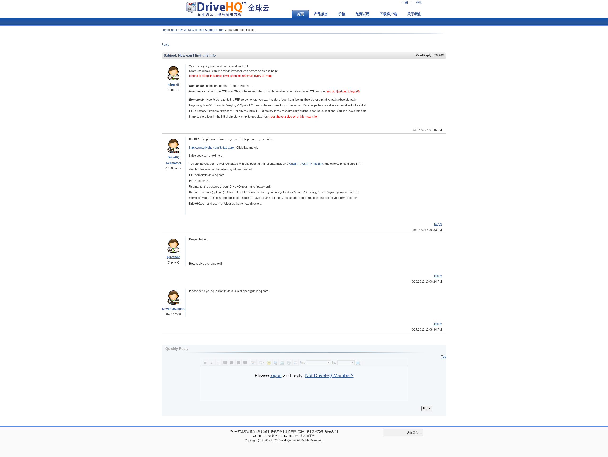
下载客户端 (388, 14)
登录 (419, 2)
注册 (405, 2)
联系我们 (331, 431)
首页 (300, 14)
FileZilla (318, 163)
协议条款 (276, 431)
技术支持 (317, 431)
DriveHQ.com (287, 440)
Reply (165, 44)
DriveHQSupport (173, 309)
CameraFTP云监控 (265, 436)
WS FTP (306, 163)
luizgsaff (173, 84)
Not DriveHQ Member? (329, 375)
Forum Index (170, 30)
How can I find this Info (240, 30)
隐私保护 (290, 431)
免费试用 (362, 14)
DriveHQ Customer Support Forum (202, 30)
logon (276, 375)
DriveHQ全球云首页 (242, 431)
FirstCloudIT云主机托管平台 (297, 436)
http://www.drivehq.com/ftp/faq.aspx (211, 147)
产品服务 (321, 14)
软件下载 (303, 431)
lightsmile (173, 257)
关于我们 (414, 14)
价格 (341, 14)
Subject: (171, 55)
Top (443, 356)
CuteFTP (294, 163)
